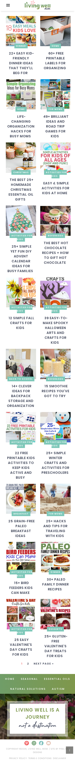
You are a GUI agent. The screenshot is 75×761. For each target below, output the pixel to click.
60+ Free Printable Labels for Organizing (55, 60)
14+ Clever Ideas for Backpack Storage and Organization (20, 396)
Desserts (55, 629)
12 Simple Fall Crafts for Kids (21, 323)
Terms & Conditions (40, 758)
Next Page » (44, 663)
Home (55, 46)
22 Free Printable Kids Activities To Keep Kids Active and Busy (21, 465)
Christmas (21, 172)
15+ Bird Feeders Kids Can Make (21, 588)
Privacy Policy (18, 758)
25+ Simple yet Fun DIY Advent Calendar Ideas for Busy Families (20, 258)
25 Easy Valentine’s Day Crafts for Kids (21, 647)
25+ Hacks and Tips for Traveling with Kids (55, 528)
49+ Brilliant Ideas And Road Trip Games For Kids (56, 126)
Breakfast (21, 513)
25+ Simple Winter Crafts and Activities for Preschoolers (55, 463)
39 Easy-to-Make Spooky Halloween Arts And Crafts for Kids (55, 330)
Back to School (21, 379)
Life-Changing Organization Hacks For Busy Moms (21, 126)
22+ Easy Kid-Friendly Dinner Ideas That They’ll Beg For (21, 63)
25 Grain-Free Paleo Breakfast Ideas (21, 528)
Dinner (21, 46)
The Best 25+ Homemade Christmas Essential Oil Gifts (21, 189)
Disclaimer (59, 758)
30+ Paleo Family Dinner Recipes (55, 584)
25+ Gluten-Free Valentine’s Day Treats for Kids (56, 646)
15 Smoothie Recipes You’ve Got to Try (55, 391)
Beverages (55, 235)
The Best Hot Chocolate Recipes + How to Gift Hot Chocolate (55, 253)
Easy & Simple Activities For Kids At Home (55, 188)
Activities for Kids (56, 174)
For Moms (55, 109)
